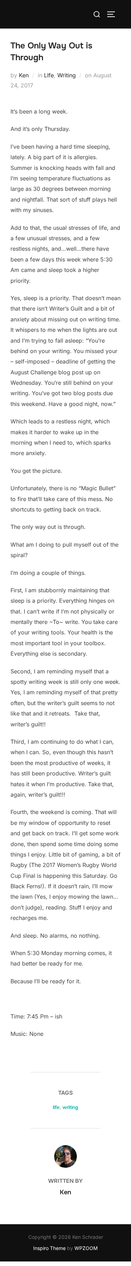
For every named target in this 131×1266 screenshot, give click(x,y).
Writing (66, 75)
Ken (24, 75)
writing (70, 1107)
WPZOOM (86, 1248)
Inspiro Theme (49, 1248)
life (56, 1107)
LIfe (49, 75)
